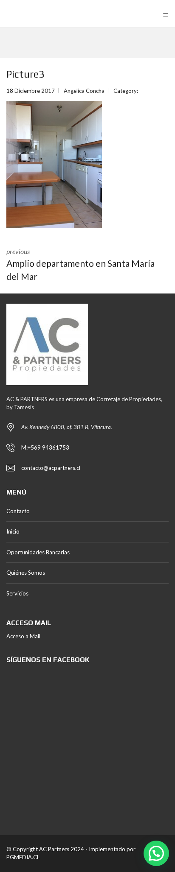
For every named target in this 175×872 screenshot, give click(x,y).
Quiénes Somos (25, 572)
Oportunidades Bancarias (38, 552)
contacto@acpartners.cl (50, 467)
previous (80, 264)
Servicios (17, 593)
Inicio (13, 531)
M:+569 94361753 (45, 447)
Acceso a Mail (23, 636)
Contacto (18, 511)
